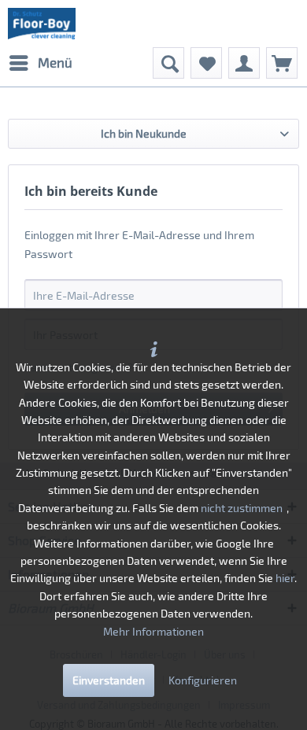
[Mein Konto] (244, 63)
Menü (55, 62)
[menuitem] (40, 63)
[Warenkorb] (282, 63)
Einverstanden (108, 680)
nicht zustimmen (242, 507)
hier (285, 577)
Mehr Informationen (153, 631)
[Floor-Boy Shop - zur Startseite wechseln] (42, 23)
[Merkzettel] (206, 63)
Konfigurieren (202, 680)
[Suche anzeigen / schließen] (168, 63)
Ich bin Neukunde (144, 133)
